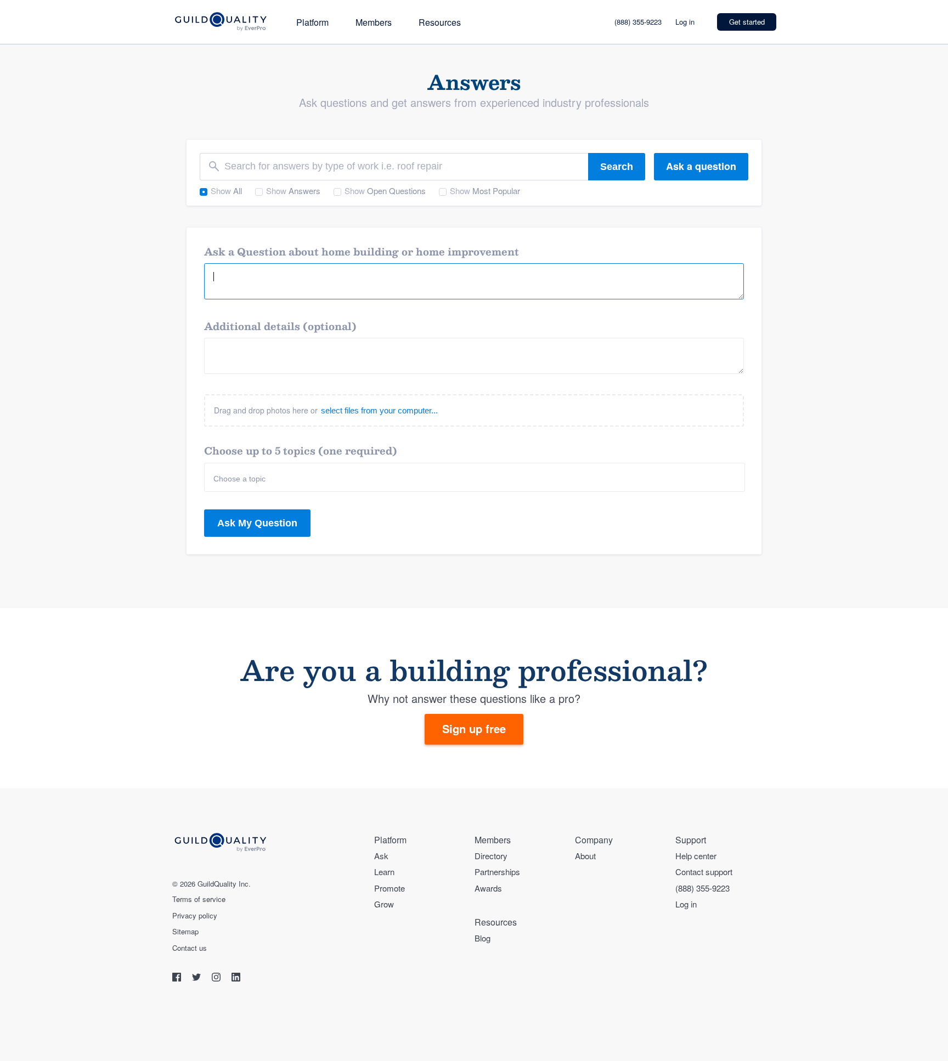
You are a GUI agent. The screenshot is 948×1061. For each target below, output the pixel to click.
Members (374, 22)
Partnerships (497, 871)
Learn (384, 871)
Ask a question (701, 166)
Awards (488, 888)
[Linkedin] (236, 978)
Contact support (703, 871)
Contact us (189, 948)
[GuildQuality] (220, 22)
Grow (384, 904)
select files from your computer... (379, 410)
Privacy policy (194, 916)
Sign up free (474, 728)
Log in (685, 21)
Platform (312, 22)
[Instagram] (217, 978)
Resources (440, 22)
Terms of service (198, 899)
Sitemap (185, 932)
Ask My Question (257, 523)
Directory (491, 855)
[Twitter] (197, 978)
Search (616, 166)
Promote (389, 888)
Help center (695, 855)
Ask (381, 855)
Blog (482, 938)
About (585, 855)
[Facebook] (177, 978)
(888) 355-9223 (638, 21)
